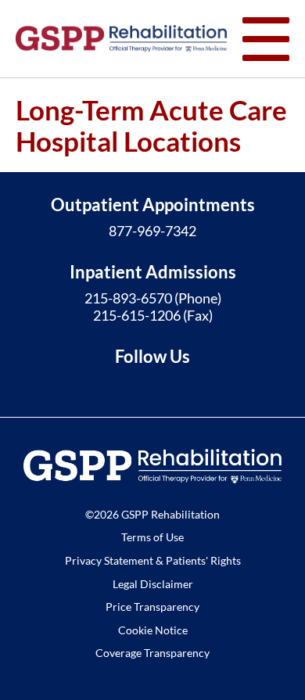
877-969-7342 (152, 230)
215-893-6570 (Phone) (152, 298)
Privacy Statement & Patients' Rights (153, 560)
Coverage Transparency (152, 652)
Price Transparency (152, 606)
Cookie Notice (153, 630)
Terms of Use (152, 537)
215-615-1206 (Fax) (153, 315)
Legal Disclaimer (153, 584)
